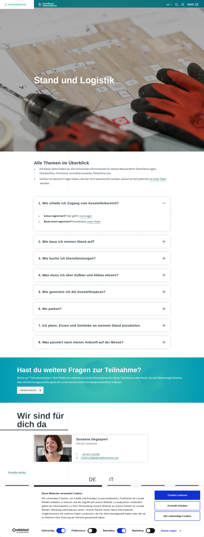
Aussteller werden (17, 472)
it (111, 479)
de (92, 479)
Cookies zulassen (177, 495)
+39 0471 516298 (90, 454)
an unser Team (158, 179)
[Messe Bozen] (47, 4)
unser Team (93, 221)
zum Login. (86, 216)
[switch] (92, 530)
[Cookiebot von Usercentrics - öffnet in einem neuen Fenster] (21, 530)
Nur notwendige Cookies (177, 516)
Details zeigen (169, 530)
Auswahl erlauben (177, 505)
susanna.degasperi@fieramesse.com (100, 457)
